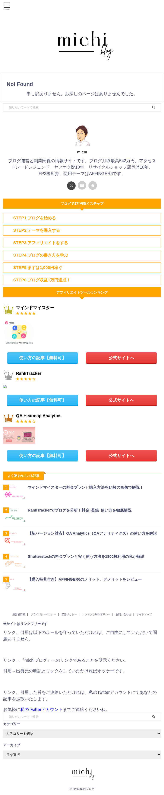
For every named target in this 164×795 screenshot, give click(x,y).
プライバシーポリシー (43, 614)
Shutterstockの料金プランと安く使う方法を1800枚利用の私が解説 (86, 556)
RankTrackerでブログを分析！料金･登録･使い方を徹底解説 (80, 510)
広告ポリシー (69, 614)
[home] (92, 185)
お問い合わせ (123, 614)
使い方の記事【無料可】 (42, 357)
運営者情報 (18, 614)
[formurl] (82, 185)
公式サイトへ (121, 357)
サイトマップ (144, 614)
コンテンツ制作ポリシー (96, 614)
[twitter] (71, 185)
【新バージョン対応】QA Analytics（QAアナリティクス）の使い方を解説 (92, 533)
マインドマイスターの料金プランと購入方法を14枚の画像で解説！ (86, 487)
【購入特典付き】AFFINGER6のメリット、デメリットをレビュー (85, 579)
